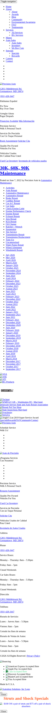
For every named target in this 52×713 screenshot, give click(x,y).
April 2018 (11, 356)
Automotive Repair (14, 195)
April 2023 (11, 294)
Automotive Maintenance (17, 193)
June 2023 (10, 291)
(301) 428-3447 (7, 96)
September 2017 (13, 369)
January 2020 (12, 333)
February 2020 (12, 330)
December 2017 (13, 361)
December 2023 (13, 283)
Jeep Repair (11, 219)
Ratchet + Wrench (14, 227)
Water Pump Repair (15, 245)
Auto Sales (11, 40)
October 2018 (12, 348)
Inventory (16, 45)
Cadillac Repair (13, 201)
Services (9, 30)
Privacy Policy (33, 656)
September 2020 (13, 325)
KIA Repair (11, 221)
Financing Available (9, 121)
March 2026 (11, 263)
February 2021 (12, 320)
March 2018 (11, 359)
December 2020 (13, 322)
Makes (9, 37)
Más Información (26, 121)
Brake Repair (12, 198)
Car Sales (10, 206)
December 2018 (13, 346)
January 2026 (12, 265)
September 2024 (13, 273)
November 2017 (13, 364)
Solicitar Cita (24, 141)
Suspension (11, 229)
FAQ (14, 25)
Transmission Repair (15, 234)
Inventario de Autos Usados (12, 528)
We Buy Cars (18, 48)
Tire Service (11, 232)
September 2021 (13, 314)
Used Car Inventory (9, 161)
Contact (9, 61)
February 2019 (12, 343)
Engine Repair (12, 214)
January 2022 (12, 312)
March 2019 (11, 340)
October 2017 (12, 366)
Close (3, 695)
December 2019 (13, 335)
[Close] (1, 692)
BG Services (17, 35)
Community (17, 19)
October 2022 (12, 301)
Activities (10, 188)
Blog (14, 17)
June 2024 (10, 276)
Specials (9, 50)
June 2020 (10, 327)
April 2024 (11, 278)
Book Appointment (8, 141)
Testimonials (17, 27)
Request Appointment (10, 491)
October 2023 (12, 286)
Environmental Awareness (23, 22)
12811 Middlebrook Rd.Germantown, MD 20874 (11, 90)
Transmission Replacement (18, 237)
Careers (9, 58)
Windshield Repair (14, 250)
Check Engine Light (15, 208)
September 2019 (13, 338)
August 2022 (12, 304)
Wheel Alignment (14, 247)
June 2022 (10, 307)
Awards (15, 14)
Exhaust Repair (13, 216)
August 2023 (12, 289)
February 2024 (12, 281)
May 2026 (10, 257)
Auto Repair (11, 190)
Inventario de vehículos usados (33, 161)
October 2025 (12, 268)
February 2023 (12, 296)
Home (8, 6)
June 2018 (10, 353)
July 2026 (10, 255)
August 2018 (12, 351)
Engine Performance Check (18, 211)
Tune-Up (10, 239)
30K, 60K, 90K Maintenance (14, 170)
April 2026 (11, 260)
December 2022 (13, 299)
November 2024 (13, 270)
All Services (17, 32)
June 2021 (10, 317)
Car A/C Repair (13, 203)
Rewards (16, 56)
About (9, 9)
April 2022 (11, 309)
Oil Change (11, 224)
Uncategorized (12, 242)
